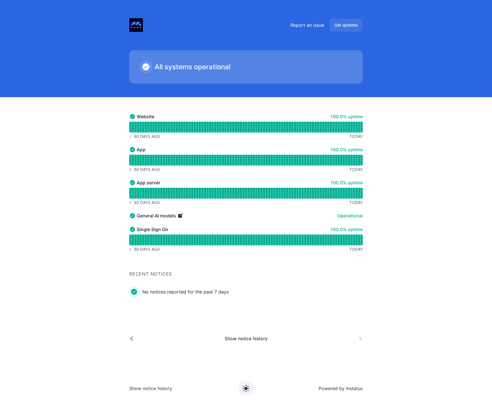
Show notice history (150, 388)
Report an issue (307, 25)
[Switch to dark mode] (246, 388)
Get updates (346, 25)
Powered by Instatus (341, 388)
